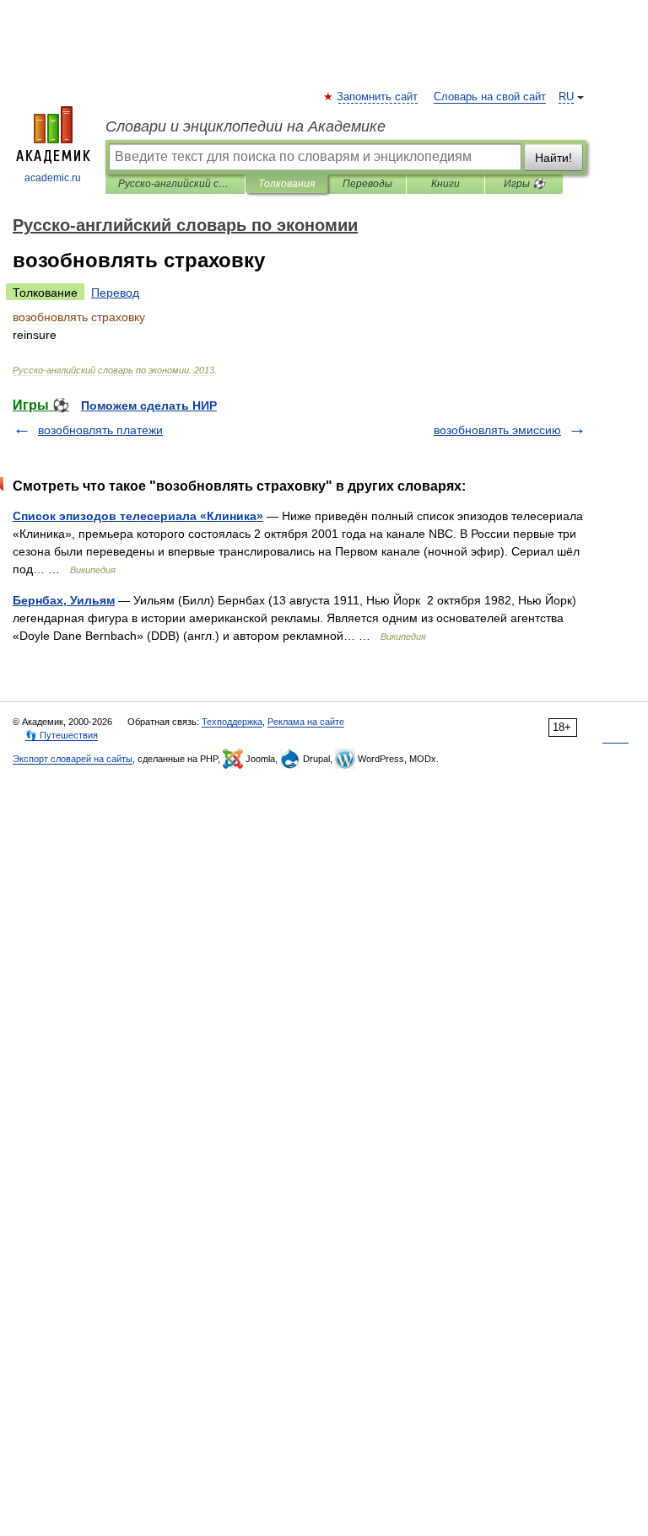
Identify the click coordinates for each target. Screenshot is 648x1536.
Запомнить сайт (378, 97)
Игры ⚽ (524, 184)
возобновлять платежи (100, 430)
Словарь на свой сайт (490, 97)
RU (566, 97)
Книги (445, 184)
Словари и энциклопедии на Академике (245, 126)
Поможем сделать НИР (149, 405)
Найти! (553, 157)
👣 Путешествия (61, 735)
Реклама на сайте (305, 722)
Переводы (367, 184)
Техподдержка (232, 722)
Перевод (115, 292)
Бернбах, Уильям (64, 600)
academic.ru (52, 178)
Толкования (286, 184)
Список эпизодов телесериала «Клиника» (138, 516)
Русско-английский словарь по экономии (175, 184)
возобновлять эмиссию (497, 430)
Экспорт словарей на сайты (72, 759)
